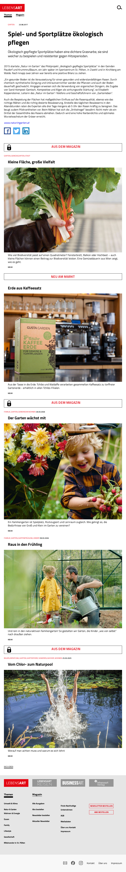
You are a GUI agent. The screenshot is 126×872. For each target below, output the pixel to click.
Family (7, 825)
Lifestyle (7, 831)
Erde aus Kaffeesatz (24, 288)
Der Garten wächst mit (27, 418)
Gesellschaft (9, 836)
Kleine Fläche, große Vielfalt (31, 162)
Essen (6, 819)
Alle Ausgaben (38, 803)
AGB (62, 815)
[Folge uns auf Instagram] (81, 863)
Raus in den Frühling (25, 544)
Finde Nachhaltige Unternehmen (68, 807)
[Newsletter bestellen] (65, 863)
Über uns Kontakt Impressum (68, 829)
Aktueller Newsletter (41, 821)
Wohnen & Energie (12, 813)
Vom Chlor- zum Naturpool (30, 664)
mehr (10, 267)
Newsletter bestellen (41, 815)
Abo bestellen (38, 809)
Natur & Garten (10, 809)
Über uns (102, 863)
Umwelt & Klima (11, 803)
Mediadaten (66, 821)
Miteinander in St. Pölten (14, 842)
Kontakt (90, 863)
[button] (10, 15)
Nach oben (8, 766)
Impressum (116, 863)
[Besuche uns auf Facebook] (73, 863)
